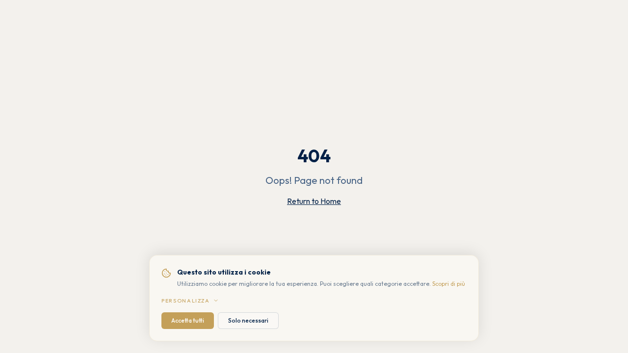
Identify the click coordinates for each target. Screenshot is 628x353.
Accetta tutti (187, 320)
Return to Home (314, 201)
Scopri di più (448, 283)
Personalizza (185, 300)
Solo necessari (248, 320)
